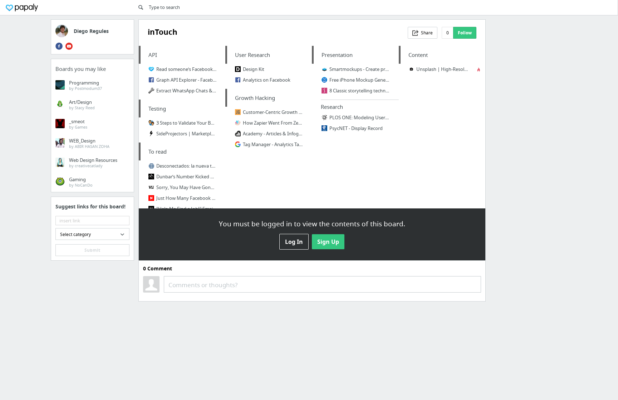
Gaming (81, 182)
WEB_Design (89, 143)
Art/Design (82, 104)
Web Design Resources (93, 162)
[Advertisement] (529, 126)
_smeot (78, 124)
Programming (85, 85)
